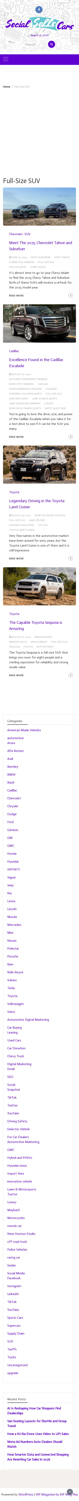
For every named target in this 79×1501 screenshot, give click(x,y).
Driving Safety (17, 1121)
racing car (13, 1257)
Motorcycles (16, 1218)
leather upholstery (21, 525)
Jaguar (11, 877)
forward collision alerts (25, 393)
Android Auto (18, 641)
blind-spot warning (21, 384)
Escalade (51, 388)
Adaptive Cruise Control (50, 515)
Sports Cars (15, 1318)
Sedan (11, 1265)
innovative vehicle (19, 1181)
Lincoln (12, 909)
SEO (10, 1077)
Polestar (13, 948)
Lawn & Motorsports (21, 1189)
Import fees (15, 1173)
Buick (11, 782)
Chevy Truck (15, 1056)
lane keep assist (19, 398)
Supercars (14, 1325)
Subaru (12, 980)
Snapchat (13, 1089)
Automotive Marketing (23, 1142)
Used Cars (14, 1040)
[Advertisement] (39, 129)
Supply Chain (15, 1333)
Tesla (11, 988)
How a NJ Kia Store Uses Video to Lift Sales (38, 1434)
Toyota (14, 492)
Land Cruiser (37, 520)
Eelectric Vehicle (18, 1129)
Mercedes (14, 925)
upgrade (12, 1373)
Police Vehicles (17, 1249)
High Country (18, 267)
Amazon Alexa (43, 637)
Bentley (12, 767)
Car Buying (14, 1027)
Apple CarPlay (39, 641)
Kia (9, 893)
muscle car (14, 1226)
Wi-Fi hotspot (45, 646)
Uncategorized (17, 1365)
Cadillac (14, 351)
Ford (10, 822)
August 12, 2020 (21, 637)
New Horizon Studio (21, 1234)
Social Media (16, 1273)
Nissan (11, 940)
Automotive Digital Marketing (28, 1020)
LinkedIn (13, 1294)
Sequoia (14, 646)
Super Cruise (38, 267)
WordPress (25, 1494)
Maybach (13, 1210)
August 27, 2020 (21, 374)
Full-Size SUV (46, 262)
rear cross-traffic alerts (25, 408)
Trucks (11, 1357)
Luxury (48, 403)
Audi (10, 759)
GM (10, 838)
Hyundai (12, 861)
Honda (11, 854)
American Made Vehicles (24, 730)
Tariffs (12, 1349)
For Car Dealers (18, 1137)
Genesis (12, 830)
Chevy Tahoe (62, 257)
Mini (10, 933)
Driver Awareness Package (25, 388)
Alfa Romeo (15, 751)
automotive (15, 738)
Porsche (12, 956)
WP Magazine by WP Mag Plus (57, 1494)
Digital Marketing (19, 1064)
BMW (11, 774)
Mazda (12, 917)
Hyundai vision (17, 1166)
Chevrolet (16, 234)
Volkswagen (15, 1004)
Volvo (11, 1012)
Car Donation (16, 1048)
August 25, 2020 (21, 515)
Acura (11, 743)
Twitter (12, 1105)
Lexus (11, 901)
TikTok (12, 1097)
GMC (10, 846)
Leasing (12, 1032)
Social (11, 1085)
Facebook (14, 1278)
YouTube (13, 1113)
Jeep (10, 885)
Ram (10, 964)
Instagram (14, 1286)
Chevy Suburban (40, 257)
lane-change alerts (44, 398)
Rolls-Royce (15, 972)
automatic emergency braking (28, 379)
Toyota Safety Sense (22, 530)
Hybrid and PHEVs (19, 1158)
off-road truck (17, 1242)
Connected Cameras (21, 262)
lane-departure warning (25, 403)
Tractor (12, 1194)
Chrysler (12, 806)
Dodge (12, 814)
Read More (16, 295)
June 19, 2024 (19, 257)
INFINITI (13, 869)
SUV (28, 234)
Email (11, 1069)
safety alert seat (55, 408)
